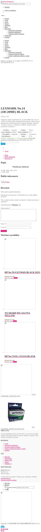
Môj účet (7, 457)
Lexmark (9, 61)
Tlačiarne (7, 25)
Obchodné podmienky (15, 30)
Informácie (8, 29)
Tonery (7, 24)
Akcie (6, 22)
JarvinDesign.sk (5, 478)
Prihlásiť (7, 7)
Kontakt (7, 37)
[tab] (22, 155)
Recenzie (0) (8, 158)
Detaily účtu (8, 460)
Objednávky (8, 458)
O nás (6, 20)
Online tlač (8, 35)
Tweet (6, 151)
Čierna (7, 182)
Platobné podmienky (14, 32)
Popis (6, 155)
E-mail (3, 227)
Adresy (7, 462)
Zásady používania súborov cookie (18, 56)
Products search (8, 4)
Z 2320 (17, 61)
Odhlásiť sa (8, 464)
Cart (6, 489)
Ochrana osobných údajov (16, 34)
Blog (6, 27)
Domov (7, 18)
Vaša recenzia (5, 208)
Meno (3, 224)
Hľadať (7, 485)
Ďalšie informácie (10, 157)
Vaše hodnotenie (6, 205)
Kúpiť (3, 144)
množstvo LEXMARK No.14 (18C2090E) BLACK (17, 140)
